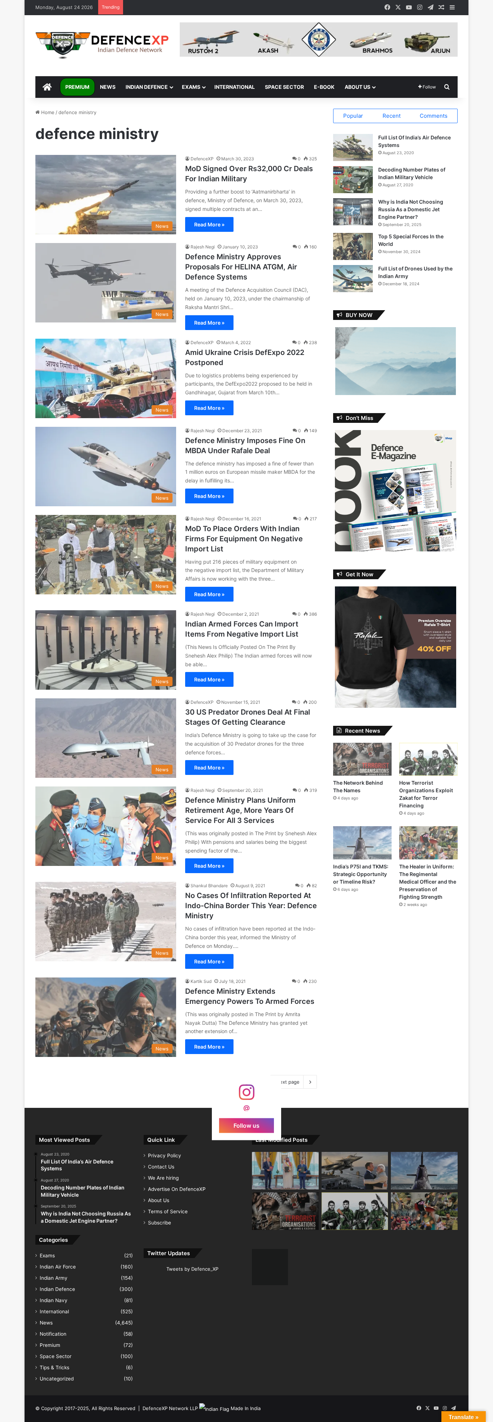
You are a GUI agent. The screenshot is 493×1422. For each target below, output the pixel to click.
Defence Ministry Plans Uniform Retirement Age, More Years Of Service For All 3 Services (240, 810)
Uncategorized (57, 1379)
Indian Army (53, 1278)
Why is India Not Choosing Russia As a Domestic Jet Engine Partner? (410, 209)
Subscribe (159, 1223)
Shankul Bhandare (209, 885)
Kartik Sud (201, 981)
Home (47, 112)
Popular (353, 115)
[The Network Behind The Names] (362, 759)
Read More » (209, 224)
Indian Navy (53, 1300)
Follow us (246, 1125)
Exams (191, 87)
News (107, 87)
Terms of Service (168, 1211)
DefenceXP (202, 158)
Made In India (246, 1408)
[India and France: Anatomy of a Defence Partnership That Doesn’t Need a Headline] (355, 1170)
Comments (434, 115)
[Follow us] (246, 1096)
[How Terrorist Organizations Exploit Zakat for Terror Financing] (428, 759)
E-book (324, 87)
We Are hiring (163, 1178)
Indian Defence (147, 87)
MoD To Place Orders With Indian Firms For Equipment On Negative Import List (244, 538)
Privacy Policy (164, 1155)
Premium (77, 87)
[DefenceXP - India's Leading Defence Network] (102, 46)
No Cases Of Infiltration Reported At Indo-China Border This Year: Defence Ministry (251, 905)
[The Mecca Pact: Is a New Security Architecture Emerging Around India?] (285, 1170)
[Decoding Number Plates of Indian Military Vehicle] (353, 179)
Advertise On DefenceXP (177, 1189)
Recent (392, 115)
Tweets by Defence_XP (192, 1269)
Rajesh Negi (203, 247)
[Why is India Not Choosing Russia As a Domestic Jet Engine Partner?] (353, 211)
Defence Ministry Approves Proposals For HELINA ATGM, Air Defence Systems (241, 266)
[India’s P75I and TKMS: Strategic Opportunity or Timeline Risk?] (362, 842)
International (234, 87)
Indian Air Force (58, 1267)
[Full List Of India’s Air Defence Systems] (353, 147)
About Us (357, 87)
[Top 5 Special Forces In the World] (353, 246)
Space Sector (284, 87)
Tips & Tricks (54, 1367)
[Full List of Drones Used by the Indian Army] (353, 278)
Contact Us (161, 1167)
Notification (53, 1334)
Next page (288, 1082)
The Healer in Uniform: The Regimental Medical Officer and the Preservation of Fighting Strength (427, 881)
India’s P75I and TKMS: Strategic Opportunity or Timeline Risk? (360, 874)
